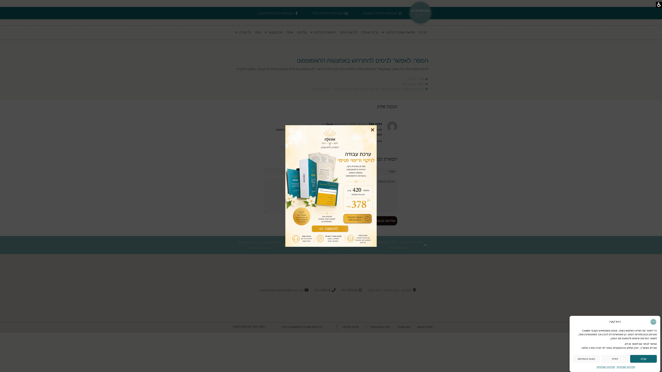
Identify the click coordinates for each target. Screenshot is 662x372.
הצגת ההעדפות (586, 358)
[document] (331, 186)
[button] (372, 130)
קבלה (643, 358)
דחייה (615, 358)
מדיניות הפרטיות (626, 367)
